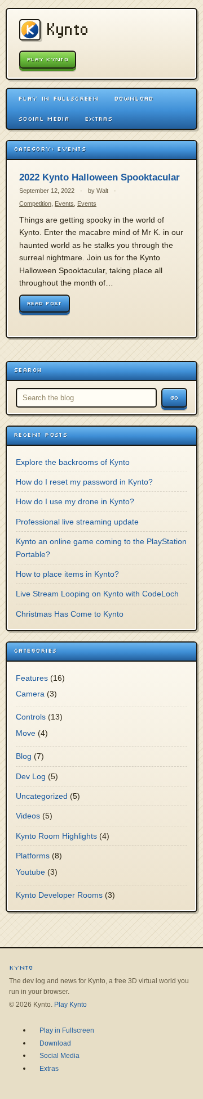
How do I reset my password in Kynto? (84, 481)
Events (64, 203)
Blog (24, 756)
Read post (44, 303)
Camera (30, 693)
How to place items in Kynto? (67, 573)
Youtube (30, 871)
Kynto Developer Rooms (59, 894)
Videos (28, 815)
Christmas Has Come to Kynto (69, 613)
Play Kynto (47, 59)
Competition (35, 203)
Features (32, 677)
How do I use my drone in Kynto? (75, 501)
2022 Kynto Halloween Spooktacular (99, 177)
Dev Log (31, 776)
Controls (31, 716)
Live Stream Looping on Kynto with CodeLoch (97, 593)
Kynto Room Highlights (56, 835)
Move (26, 733)
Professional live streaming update (77, 521)
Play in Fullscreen (58, 98)
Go (174, 397)
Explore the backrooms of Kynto (73, 462)
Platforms (33, 855)
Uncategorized (42, 796)
